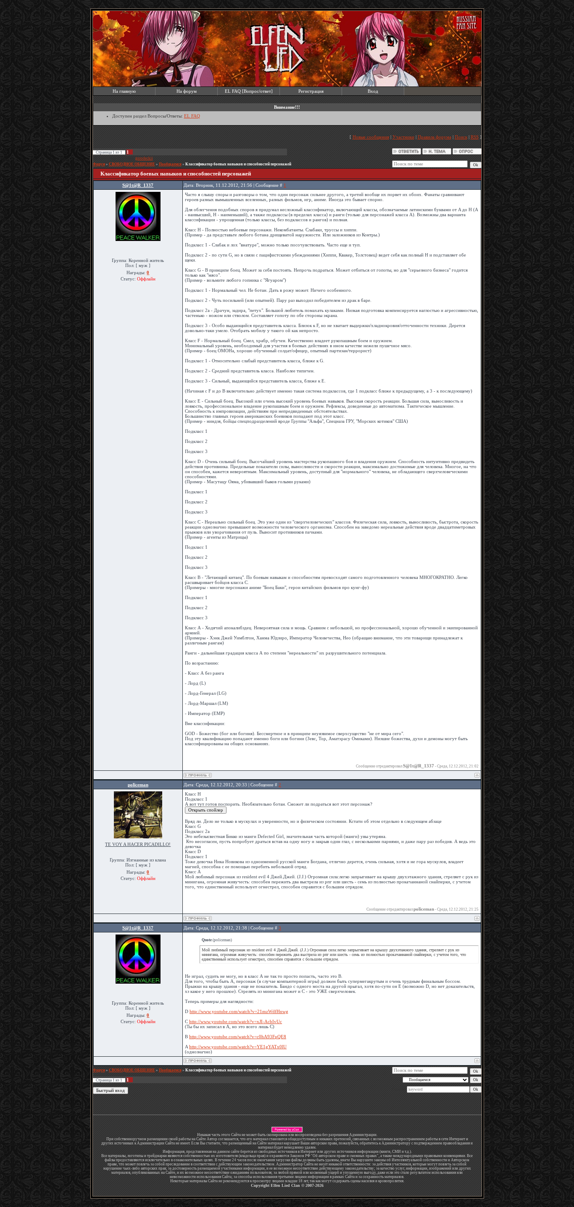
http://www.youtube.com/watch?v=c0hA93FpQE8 (237, 1036)
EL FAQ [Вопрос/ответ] (249, 91)
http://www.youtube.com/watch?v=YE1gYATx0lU (238, 1046)
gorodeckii (144, 158)
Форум (99, 164)
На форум (186, 91)
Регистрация (311, 91)
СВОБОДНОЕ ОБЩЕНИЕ (132, 164)
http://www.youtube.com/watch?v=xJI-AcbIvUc (235, 1021)
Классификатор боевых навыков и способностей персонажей (238, 164)
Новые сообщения (371, 136)
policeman (138, 784)
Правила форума (434, 136)
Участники (403, 136)
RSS (475, 136)
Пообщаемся (170, 164)
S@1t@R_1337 (137, 185)
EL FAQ (192, 115)
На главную (124, 91)
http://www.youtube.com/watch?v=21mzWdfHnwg (239, 1011)
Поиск (461, 136)
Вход (373, 91)
